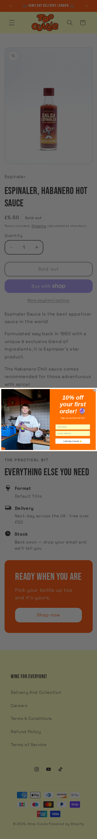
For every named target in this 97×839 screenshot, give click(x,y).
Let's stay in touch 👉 (72, 441)
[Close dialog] (94, 390)
